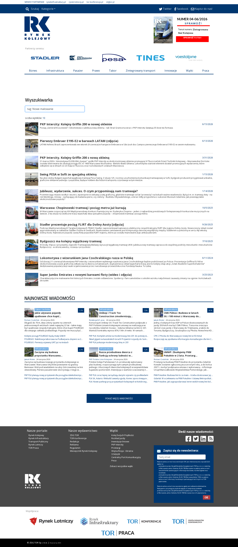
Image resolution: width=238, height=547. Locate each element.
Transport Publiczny (38, 441)
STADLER (115, 454)
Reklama (74, 444)
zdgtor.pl (110, 2)
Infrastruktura (55, 70)
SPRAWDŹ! (193, 23)
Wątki (189, 70)
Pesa (113, 460)
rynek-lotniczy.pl (76, 2)
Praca (205, 70)
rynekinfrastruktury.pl (56, 2)
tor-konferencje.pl (95, 2)
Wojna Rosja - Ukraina (122, 450)
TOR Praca (33, 447)
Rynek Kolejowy (36, 435)
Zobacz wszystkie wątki (121, 466)
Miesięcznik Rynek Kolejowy (83, 450)
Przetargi (115, 447)
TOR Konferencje (78, 438)
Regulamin (75, 447)
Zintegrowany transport (140, 70)
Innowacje (170, 70)
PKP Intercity (117, 444)
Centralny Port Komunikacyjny (126, 457)
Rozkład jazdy (118, 438)
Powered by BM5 (55, 543)
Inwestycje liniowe (120, 441)
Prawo (96, 70)
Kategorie (47, 9)
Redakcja (74, 441)
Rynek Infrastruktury (38, 438)
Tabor (113, 70)
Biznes (33, 70)
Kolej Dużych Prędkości (122, 435)
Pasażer (78, 70)
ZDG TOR (74, 435)
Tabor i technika (42, 309)
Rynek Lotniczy (35, 444)
